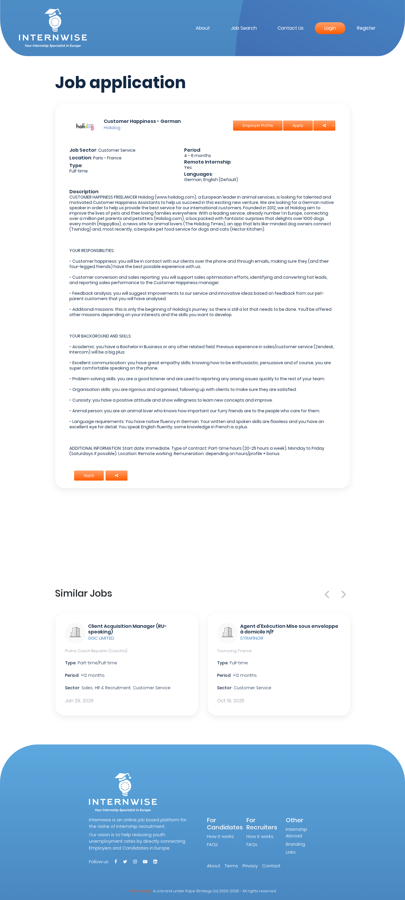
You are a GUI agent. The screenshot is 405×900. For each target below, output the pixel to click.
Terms (231, 866)
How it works (220, 836)
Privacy (250, 866)
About (203, 28)
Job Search (244, 28)
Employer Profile (258, 125)
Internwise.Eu (140, 890)
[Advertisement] (202, 536)
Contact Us (291, 28)
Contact (271, 866)
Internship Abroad (296, 832)
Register (366, 28)
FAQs (212, 844)
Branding (295, 844)
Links (291, 852)
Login (330, 28)
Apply (298, 125)
